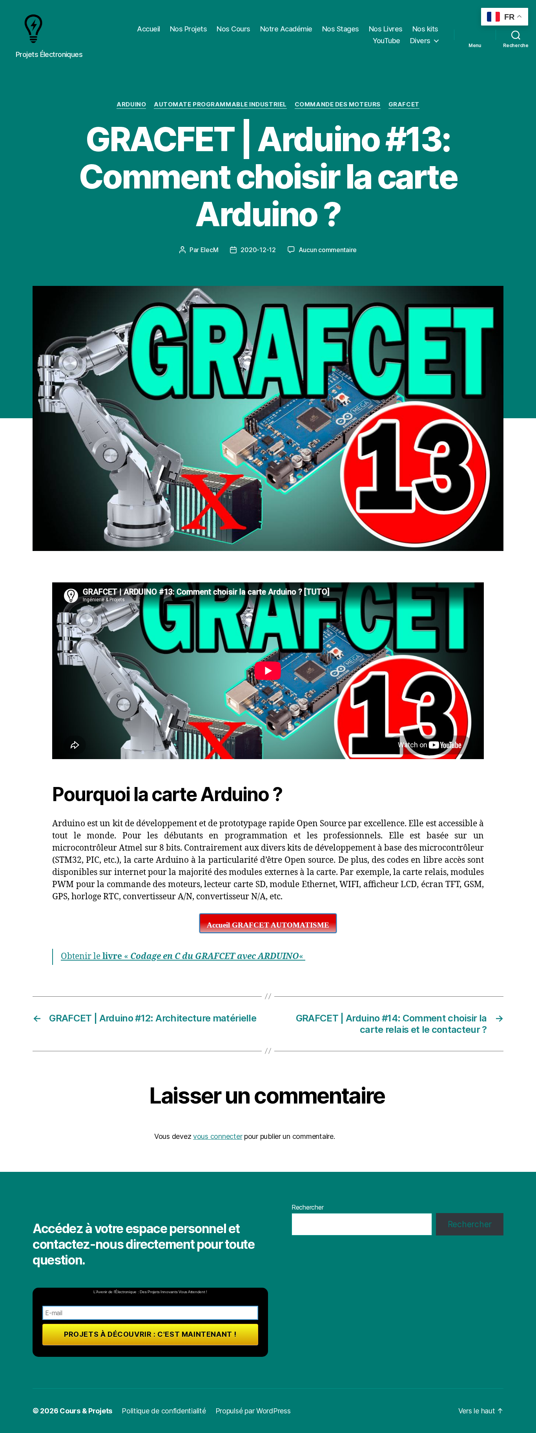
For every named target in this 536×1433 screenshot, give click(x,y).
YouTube (386, 41)
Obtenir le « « (183, 956)
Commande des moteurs (338, 104)
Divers (420, 41)
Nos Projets (188, 29)
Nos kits (425, 29)
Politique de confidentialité (164, 1411)
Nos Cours (233, 29)
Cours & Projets (86, 1411)
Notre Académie (286, 29)
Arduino (131, 104)
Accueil (148, 29)
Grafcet (403, 104)
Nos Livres (386, 29)
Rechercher (307, 1207)
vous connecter (217, 1136)
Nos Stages (340, 29)
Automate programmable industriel (220, 104)
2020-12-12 (258, 250)
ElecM (210, 250)
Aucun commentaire (328, 250)
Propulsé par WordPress (253, 1411)
